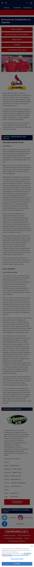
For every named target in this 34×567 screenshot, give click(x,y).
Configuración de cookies (17, 559)
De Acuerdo (17, 563)
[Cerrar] (32, 546)
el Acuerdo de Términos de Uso (20, 555)
